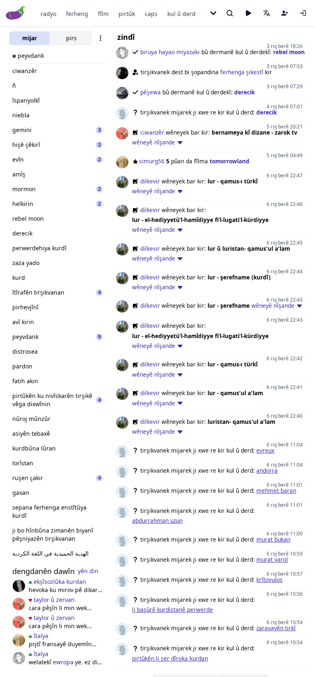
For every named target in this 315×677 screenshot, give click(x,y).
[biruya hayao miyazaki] (18, 658)
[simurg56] (18, 640)
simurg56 (151, 161)
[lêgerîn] (229, 13)
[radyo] (248, 13)
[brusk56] (18, 585)
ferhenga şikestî (241, 72)
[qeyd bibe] (284, 13)
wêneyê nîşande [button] (153, 142)
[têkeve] (302, 13)
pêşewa (150, 92)
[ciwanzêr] (18, 604)
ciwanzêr (152, 132)
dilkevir (150, 181)
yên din (88, 571)
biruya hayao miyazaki (170, 52)
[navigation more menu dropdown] (213, 13)
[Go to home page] (16, 13)
